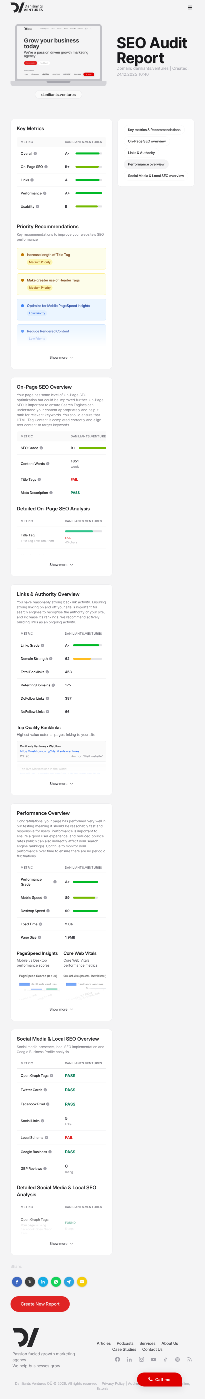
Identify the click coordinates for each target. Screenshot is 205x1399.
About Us (170, 1343)
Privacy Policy (113, 1383)
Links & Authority (141, 152)
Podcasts (125, 1343)
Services (148, 1343)
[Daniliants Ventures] (26, 7)
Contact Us (152, 1349)
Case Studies (124, 1349)
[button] (17, 1282)
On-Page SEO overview (147, 141)
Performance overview (146, 164)
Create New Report (40, 1304)
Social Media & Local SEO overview (156, 175)
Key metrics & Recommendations (154, 129)
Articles (104, 1343)
